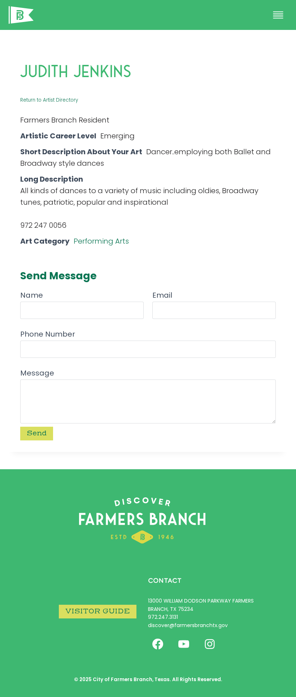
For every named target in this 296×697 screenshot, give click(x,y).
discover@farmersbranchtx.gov (188, 625)
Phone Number (47, 334)
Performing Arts (101, 241)
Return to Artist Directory (49, 100)
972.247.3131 (163, 617)
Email (162, 295)
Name (31, 295)
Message (37, 373)
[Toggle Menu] (278, 15)
